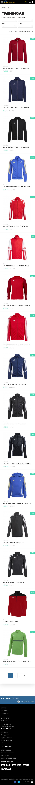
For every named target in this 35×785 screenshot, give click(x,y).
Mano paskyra (5, 755)
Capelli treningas (10, 622)
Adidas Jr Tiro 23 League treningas (17, 345)
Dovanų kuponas (6, 750)
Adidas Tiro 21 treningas (13, 542)
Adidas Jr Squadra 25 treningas (16, 266)
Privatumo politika (6, 740)
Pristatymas (4, 732)
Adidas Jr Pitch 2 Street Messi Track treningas (17, 187)
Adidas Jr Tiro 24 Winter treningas (17, 463)
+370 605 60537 (6, 724)
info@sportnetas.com (7, 726)
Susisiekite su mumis (7, 753)
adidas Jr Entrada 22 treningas (16, 147)
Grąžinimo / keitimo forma (8, 758)
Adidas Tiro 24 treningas (13, 582)
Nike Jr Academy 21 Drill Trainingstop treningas (17, 661)
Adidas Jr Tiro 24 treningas (14, 384)
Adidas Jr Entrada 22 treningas (16, 68)
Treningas (11, 8)
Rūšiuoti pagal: (13, 31)
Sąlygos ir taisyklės (6, 737)
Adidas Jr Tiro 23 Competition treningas (17, 305)
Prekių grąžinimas (6, 735)
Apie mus (3, 743)
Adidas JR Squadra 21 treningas (16, 226)
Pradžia (4, 8)
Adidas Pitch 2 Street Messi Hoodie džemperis (17, 503)
